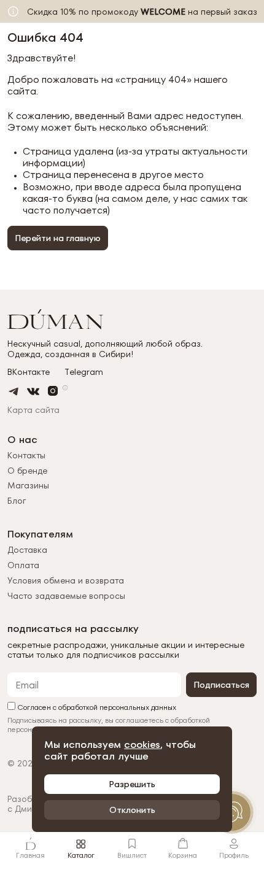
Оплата (23, 565)
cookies (142, 744)
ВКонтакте (28, 372)
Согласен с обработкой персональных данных (95, 706)
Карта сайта (33, 410)
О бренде (27, 470)
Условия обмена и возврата (65, 580)
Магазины (28, 485)
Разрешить (132, 784)
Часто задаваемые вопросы (66, 596)
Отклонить (132, 810)
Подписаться (221, 685)
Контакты (26, 455)
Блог (16, 501)
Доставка (27, 550)
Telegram (83, 372)
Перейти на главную (58, 238)
